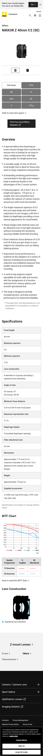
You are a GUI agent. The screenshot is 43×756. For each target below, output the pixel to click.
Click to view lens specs (13, 113)
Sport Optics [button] (8, 691)
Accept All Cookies (21, 752)
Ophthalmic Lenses (12, 699)
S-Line (5, 653)
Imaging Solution (11, 706)
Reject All (21, 746)
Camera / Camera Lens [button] (14, 684)
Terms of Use (27, 724)
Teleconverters (9, 659)
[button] (30, 15)
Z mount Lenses (20, 644)
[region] (21, 741)
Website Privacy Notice (10, 724)
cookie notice (13, 736)
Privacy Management (20, 720)
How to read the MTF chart (14, 580)
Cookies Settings (21, 740)
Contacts (5, 720)
